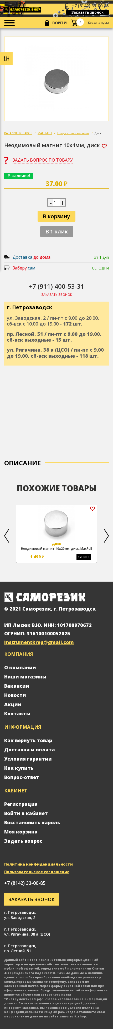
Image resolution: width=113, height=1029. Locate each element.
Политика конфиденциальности (38, 864)
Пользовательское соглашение (36, 871)
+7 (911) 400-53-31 (56, 286)
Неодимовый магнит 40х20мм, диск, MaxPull (56, 548)
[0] (74, 22)
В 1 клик (56, 231)
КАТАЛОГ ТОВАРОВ (18, 133)
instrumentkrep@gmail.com (39, 642)
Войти (59, 22)
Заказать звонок (87, 12)
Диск (98, 133)
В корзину (56, 216)
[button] (6, 535)
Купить (84, 557)
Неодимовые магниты (73, 133)
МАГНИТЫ (45, 133)
